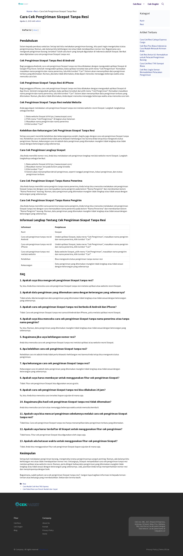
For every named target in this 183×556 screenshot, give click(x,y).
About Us (46, 523)
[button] (143, 4)
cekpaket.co (43, 549)
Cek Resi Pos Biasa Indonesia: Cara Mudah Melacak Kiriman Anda (153, 48)
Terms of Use (164, 549)
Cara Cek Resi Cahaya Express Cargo (153, 40)
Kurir (142, 20)
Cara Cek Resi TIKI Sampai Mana (152, 64)
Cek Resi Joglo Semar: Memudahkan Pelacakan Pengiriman (151, 72)
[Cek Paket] (23, 4)
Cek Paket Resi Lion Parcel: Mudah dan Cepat (40, 489)
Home (29, 11)
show (35, 30)
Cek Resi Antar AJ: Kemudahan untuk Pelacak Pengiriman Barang (154, 57)
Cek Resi (137, 4)
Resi (36, 11)
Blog (15, 530)
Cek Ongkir (153, 4)
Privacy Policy (48, 530)
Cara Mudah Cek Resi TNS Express (36, 486)
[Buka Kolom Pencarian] (162, 4)
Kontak (45, 526)
